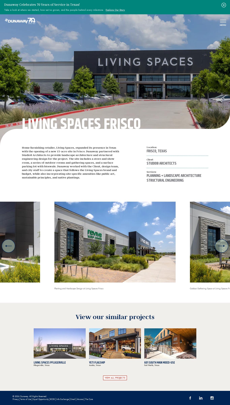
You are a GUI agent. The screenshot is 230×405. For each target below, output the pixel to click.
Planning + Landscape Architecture (174, 176)
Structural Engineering (165, 180)
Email (73, 399)
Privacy (16, 399)
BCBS (52, 399)
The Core (89, 399)
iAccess (80, 399)
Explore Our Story (115, 10)
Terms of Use (25, 399)
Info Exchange (62, 399)
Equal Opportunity (40, 399)
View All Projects (115, 377)
